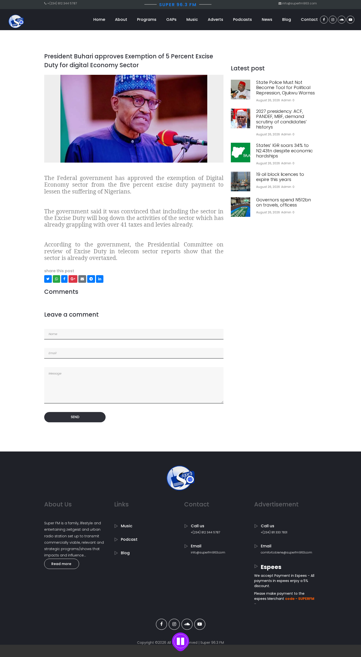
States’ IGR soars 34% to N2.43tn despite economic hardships (284, 150)
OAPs (171, 19)
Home (99, 19)
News (267, 19)
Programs (146, 19)
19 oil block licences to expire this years (280, 177)
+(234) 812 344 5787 (205, 532)
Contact (309, 19)
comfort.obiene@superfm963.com (286, 552)
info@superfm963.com (208, 552)
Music (192, 19)
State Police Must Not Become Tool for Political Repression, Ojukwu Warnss (285, 87)
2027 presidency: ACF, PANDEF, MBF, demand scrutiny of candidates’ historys (281, 119)
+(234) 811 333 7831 (274, 532)
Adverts (215, 19)
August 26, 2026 (268, 100)
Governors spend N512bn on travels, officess (283, 202)
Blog (286, 19)
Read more (61, 563)
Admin (286, 100)
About (121, 19)
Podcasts (242, 19)
